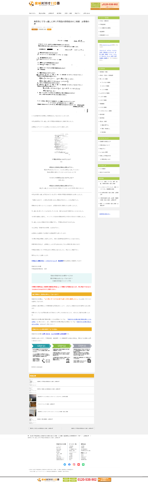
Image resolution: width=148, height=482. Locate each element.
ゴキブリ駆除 (103, 100)
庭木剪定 (102, 118)
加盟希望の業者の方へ (104, 214)
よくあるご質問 (104, 152)
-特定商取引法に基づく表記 (85, 450)
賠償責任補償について (60, 458)
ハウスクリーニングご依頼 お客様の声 (46, 404)
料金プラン (77, 13)
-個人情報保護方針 (84, 449)
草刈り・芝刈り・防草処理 (106, 75)
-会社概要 (82, 446)
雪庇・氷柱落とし (106, 128)
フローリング (102, 50)
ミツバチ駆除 (105, 89)
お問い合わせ (86, 13)
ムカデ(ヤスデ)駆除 (104, 93)
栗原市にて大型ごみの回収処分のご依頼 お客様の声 (41, 428)
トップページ (58, 446)
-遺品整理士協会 (84, 459)
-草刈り (70, 459)
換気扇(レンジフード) (108, 52)
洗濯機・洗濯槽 (103, 58)
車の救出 (104, 132)
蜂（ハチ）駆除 (104, 79)
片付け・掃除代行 (104, 21)
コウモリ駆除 (103, 107)
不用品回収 (102, 24)
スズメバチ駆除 (105, 86)
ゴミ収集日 (102, 168)
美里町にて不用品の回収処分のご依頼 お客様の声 (48, 381)
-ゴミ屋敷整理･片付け (73, 449)
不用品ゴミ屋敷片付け (38, 261)
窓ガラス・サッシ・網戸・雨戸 (109, 56)
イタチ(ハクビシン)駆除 (106, 110)
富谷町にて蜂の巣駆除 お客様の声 (45, 419)
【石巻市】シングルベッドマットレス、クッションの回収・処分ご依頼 (52, 411)
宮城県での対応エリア (105, 141)
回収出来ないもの (106, 159)
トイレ (110, 54)
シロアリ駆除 (103, 96)
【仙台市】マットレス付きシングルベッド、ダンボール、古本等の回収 (52, 396)
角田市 (49, 29)
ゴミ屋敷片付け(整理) (105, 28)
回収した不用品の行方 (105, 155)
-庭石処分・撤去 (72, 450)
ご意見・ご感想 (68, 13)
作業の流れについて (105, 145)
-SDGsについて (83, 456)
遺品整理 (60, 261)
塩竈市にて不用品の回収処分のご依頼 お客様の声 (82, 428)
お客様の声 (51, 13)
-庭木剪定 (70, 458)
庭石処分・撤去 (104, 71)
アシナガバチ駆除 (106, 82)
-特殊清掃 (70, 453)
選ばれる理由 (42, 13)
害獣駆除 (102, 103)
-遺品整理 (70, 447)
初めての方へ (32, 13)
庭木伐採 (102, 114)
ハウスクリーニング (51, 261)
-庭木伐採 (70, 456)
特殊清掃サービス (104, 35)
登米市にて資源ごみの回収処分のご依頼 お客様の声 (48, 389)
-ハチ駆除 (70, 455)
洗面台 (106, 54)
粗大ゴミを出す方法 (105, 172)
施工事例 (59, 13)
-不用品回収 (71, 446)
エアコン (109, 50)
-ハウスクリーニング (72, 452)
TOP (55, 435)
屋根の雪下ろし (105, 125)
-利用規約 (82, 447)
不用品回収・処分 (42, 29)
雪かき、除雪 (103, 121)
